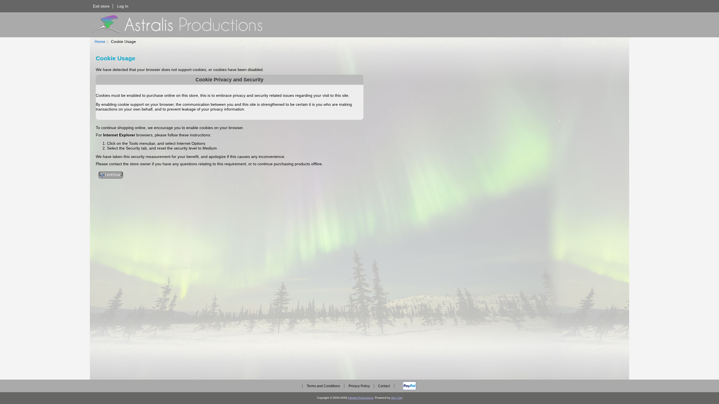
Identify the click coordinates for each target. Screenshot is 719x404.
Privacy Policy (359, 386)
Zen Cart (396, 397)
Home (100, 41)
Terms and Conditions (323, 386)
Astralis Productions (360, 397)
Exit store (101, 6)
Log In (122, 6)
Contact (384, 386)
